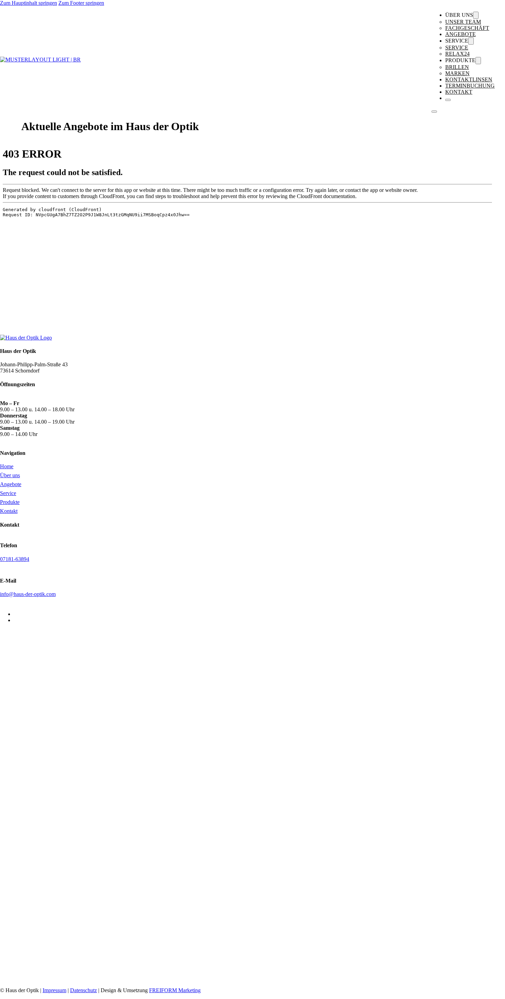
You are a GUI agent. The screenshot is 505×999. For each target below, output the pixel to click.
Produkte (10, 502)
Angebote (460, 34)
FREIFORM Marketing (175, 990)
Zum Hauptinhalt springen (28, 3)
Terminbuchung (470, 86)
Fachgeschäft (467, 28)
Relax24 (457, 54)
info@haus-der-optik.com (28, 594)
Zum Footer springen (81, 3)
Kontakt (458, 92)
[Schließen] (448, 100)
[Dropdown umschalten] (476, 15)
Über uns (10, 475)
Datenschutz (83, 990)
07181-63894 (14, 559)
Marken (457, 73)
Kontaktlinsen (468, 79)
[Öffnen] (434, 112)
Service (456, 47)
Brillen (457, 67)
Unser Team (463, 22)
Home (6, 466)
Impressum (54, 990)
